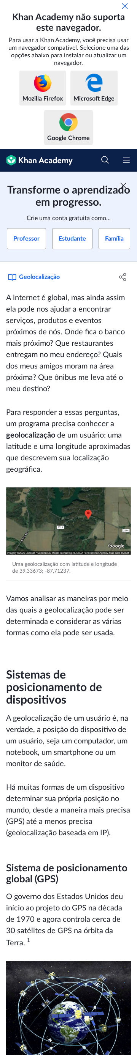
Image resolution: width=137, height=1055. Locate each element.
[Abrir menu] (126, 160)
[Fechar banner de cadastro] (123, 185)
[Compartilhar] (122, 277)
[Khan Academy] (36, 160)
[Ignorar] (125, 6)
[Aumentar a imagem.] (68, 521)
